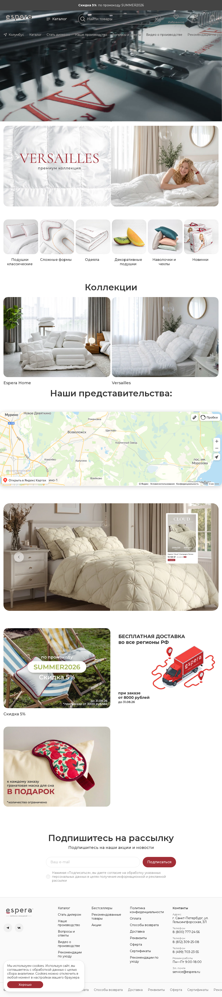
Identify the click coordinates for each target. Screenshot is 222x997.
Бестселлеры (101, 908)
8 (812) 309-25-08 (186, 942)
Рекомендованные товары (106, 916)
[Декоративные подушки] (129, 236)
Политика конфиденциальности (147, 910)
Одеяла (92, 260)
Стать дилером (58, 35)
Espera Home (17, 383)
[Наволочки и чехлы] (165, 236)
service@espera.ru (186, 972)
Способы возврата (144, 925)
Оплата (135, 918)
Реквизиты (138, 938)
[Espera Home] (56, 337)
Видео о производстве (164, 35)
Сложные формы (56, 260)
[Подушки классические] (20, 236)
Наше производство (91, 35)
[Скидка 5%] (56, 668)
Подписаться (159, 862)
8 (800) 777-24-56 (186, 932)
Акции (96, 925)
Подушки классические (20, 262)
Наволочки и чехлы (164, 262)
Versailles (121, 383)
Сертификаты (140, 951)
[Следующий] (203, 557)
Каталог (59, 19)
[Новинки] (201, 236)
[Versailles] (165, 337)
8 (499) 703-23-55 (186, 952)
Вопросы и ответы (126, 35)
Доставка (137, 931)
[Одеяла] (93, 236)
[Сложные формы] (57, 236)
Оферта (136, 944)
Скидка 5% (14, 714)
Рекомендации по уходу (70, 954)
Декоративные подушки (128, 262)
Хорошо (25, 985)
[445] (165, 166)
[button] (176, 19)
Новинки (200, 260)
